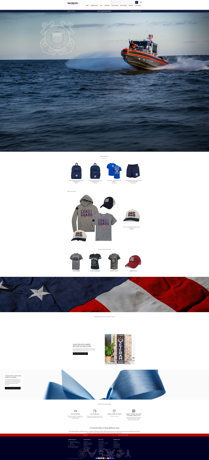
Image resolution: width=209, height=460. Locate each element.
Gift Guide (137, 5)
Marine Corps (94, 5)
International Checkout (88, 444)
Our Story (115, 441)
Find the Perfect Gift (12, 388)
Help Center (86, 441)
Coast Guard (114, 5)
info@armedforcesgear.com (74, 446)
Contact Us (86, 435)
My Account (101, 444)
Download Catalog (87, 448)
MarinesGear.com (117, 445)
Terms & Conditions (102, 448)
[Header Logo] (72, 3)
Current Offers (86, 449)
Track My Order (101, 441)
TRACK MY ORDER (71, 11)
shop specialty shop (80, 353)
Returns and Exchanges (123, 435)
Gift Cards (85, 445)
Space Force (123, 5)
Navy (101, 5)
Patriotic (131, 5)
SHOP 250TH (104, 300)
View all (104, 158)
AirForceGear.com (117, 444)
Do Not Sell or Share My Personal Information (104, 450)
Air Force (107, 5)
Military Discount (101, 445)
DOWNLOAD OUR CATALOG (135, 11)
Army (87, 5)
